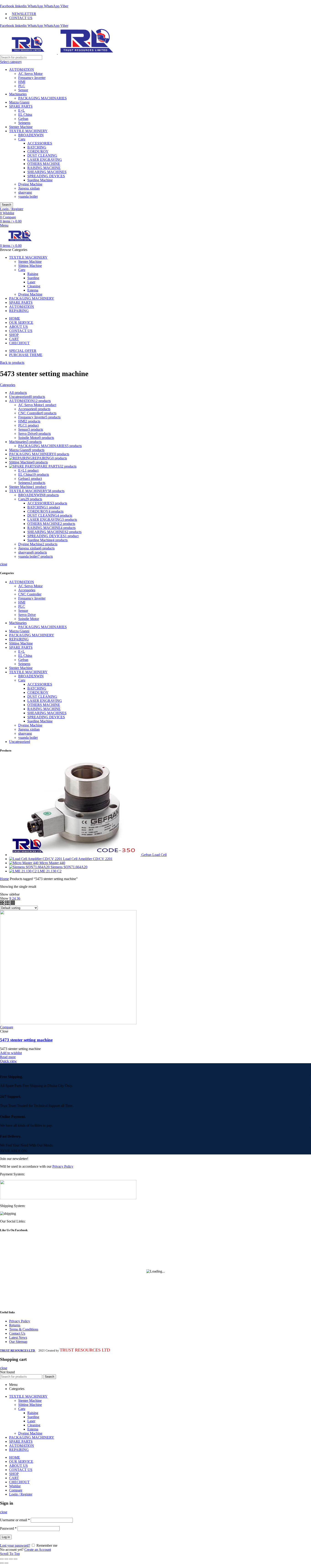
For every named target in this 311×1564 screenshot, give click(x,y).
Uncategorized (19, 742)
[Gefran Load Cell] (75, 855)
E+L (21, 110)
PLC (21, 86)
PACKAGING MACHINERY (31, 635)
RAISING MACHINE (44, 168)
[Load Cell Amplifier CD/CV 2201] (36, 859)
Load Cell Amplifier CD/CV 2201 (87, 859)
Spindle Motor (28, 619)
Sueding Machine (40, 180)
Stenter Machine (21, 127)
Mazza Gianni (19, 102)
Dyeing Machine (30, 184)
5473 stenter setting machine (26, 1040)
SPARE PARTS (21, 106)
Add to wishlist (11, 1053)
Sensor (23, 90)
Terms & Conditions (23, 1329)
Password (8, 1528)
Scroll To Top (10, 1554)
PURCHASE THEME (25, 355)
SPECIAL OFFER (22, 351)
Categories (7, 385)
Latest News (18, 1337)
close (3, 564)
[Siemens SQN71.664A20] (30, 867)
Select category (11, 62)
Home (4, 879)
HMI (21, 82)
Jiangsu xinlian (29, 188)
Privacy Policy (62, 1166)
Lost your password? (15, 1545)
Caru (21, 139)
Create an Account (37, 1549)
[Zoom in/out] (15, 1559)
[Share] (6, 1559)
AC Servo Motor (30, 74)
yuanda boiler (28, 196)
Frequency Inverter (32, 78)
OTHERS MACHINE (43, 164)
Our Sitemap (18, 1342)
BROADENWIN (31, 135)
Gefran (23, 119)
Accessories (26, 590)
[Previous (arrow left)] (2, 1563)
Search (6, 204)
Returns (14, 1325)
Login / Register (20, 1494)
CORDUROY (37, 151)
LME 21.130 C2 (49, 871)
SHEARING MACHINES (46, 172)
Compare (6, 1027)
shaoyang (25, 192)
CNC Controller (29, 594)
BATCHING (36, 147)
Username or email (15, 1520)
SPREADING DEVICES (46, 176)
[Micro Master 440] (24, 863)
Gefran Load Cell (154, 855)
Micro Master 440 (52, 863)
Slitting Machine (21, 643)
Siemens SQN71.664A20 (69, 867)
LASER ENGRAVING (44, 160)
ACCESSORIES (39, 143)
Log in (6, 1537)
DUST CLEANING (42, 155)
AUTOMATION (21, 69)
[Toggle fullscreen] (11, 1559)
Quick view (8, 1061)
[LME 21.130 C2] (23, 871)
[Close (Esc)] (2, 1559)
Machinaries (18, 94)
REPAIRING (19, 639)
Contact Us (17, 1333)
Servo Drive (27, 615)
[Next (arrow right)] (6, 1563)
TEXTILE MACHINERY (28, 131)
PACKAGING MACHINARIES (42, 98)
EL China (25, 114)
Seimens (24, 123)
